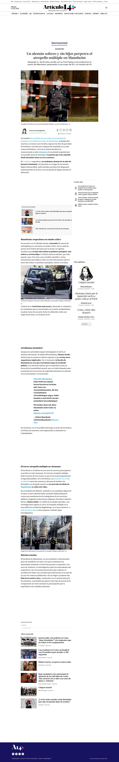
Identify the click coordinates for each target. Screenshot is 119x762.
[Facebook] (57, 130)
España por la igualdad (73, 13)
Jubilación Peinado (54, 1)
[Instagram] (16, 754)
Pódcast (103, 13)
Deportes (59, 13)
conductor (27, 161)
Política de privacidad (31, 758)
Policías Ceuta (18, 1)
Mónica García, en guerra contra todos (88, 205)
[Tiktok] (23, 754)
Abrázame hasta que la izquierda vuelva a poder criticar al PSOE (88, 193)
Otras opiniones (79, 262)
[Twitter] (13, 754)
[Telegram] (70, 130)
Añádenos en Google (65, 133)
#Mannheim (47, 379)
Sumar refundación (78, 1)
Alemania (24, 625)
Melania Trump (35, 1)
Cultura (50, 13)
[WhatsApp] (67, 130)
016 (30, 13)
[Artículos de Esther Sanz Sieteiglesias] (24, 131)
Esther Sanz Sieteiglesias (37, 130)
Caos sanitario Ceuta (66, 1)
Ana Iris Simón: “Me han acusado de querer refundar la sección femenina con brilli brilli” (88, 199)
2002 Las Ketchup (98, 1)
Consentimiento (47, 758)
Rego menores (88, 1)
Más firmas (85, 324)
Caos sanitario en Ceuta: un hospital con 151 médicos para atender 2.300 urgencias (87, 187)
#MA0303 (37, 379)
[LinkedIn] (64, 130)
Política (15, 13)
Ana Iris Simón (27, 1)
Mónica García (44, 1)
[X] (60, 130)
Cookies (40, 758)
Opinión (96, 13)
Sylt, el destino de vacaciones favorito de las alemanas (52, 229)
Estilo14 (88, 13)
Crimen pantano (108, 1)
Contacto (22, 758)
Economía (24, 13)
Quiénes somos (16, 758)
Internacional (39, 13)
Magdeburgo (26, 487)
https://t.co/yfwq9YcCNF (44, 413)
